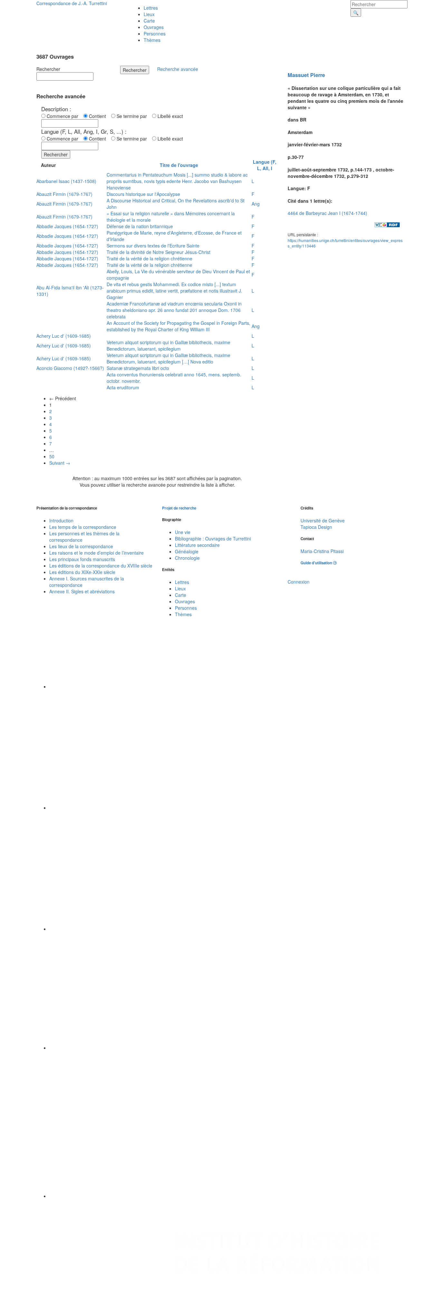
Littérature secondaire (197, 545)
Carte (149, 20)
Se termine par (133, 116)
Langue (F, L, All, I (264, 165)
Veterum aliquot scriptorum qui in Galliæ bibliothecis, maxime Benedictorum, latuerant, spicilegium (168, 345)
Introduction (61, 520)
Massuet (298, 75)
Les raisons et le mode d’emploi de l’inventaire (96, 552)
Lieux (149, 14)
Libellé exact (169, 116)
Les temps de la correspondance (82, 527)
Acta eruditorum (123, 387)
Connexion (299, 581)
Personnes (155, 33)
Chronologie (187, 558)
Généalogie (186, 551)
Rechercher (48, 69)
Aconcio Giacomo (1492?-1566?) (70, 368)
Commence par (63, 116)
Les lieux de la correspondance (81, 546)
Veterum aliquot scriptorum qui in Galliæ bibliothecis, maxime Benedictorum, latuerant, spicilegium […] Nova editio (168, 358)
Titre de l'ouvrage (179, 165)
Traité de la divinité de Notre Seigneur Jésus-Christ (158, 252)
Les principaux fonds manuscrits (82, 559)
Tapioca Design (316, 527)
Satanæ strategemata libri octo (138, 368)
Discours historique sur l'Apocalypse (143, 194)
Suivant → (59, 463)
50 (51, 456)
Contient (99, 116)
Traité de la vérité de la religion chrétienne (149, 258)
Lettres (151, 8)
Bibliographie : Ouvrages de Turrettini (213, 538)
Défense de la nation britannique (140, 226)
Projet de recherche (179, 508)
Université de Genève (323, 520)
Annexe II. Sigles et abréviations (82, 591)
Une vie (182, 532)
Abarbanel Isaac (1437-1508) (66, 181)
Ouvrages (154, 27)
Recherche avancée (177, 69)
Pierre (317, 75)
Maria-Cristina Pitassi (322, 551)
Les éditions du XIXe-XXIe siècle (82, 572)
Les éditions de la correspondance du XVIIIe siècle (100, 565)
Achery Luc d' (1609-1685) (63, 336)
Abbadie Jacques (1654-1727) (67, 226)
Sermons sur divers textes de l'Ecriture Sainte (153, 245)
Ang (256, 203)
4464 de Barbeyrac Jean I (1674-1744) (327, 213)
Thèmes (152, 40)
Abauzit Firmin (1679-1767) (64, 194)
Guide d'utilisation (317, 563)
